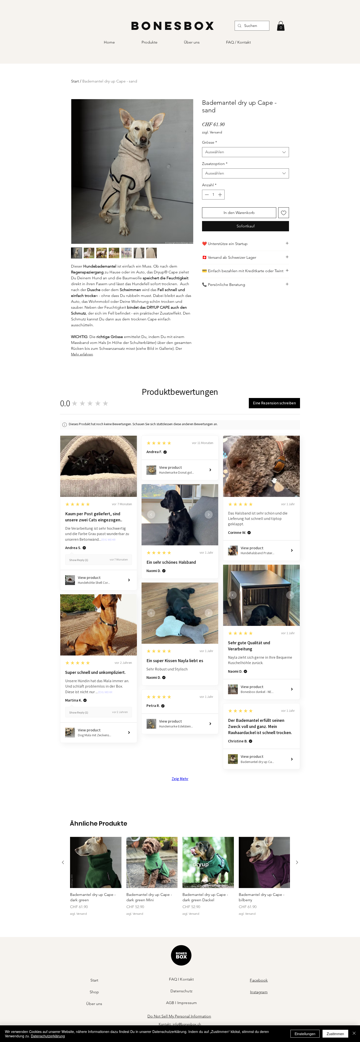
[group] (180, 876)
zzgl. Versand (212, 132)
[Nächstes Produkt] (297, 862)
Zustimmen (335, 1033)
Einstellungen (305, 1033)
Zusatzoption (215, 163)
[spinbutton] (213, 194)
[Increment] (220, 194)
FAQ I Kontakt (181, 979)
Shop (94, 992)
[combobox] (245, 152)
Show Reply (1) (78, 560)
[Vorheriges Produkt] (63, 862)
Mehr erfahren (82, 354)
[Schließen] (354, 1033)
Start (75, 81)
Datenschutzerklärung (48, 1035)
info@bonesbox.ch (187, 1024)
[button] (281, 26)
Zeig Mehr (108, 539)
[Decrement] (206, 194)
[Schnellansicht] (95, 862)
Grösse (209, 142)
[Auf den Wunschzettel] (283, 212)
